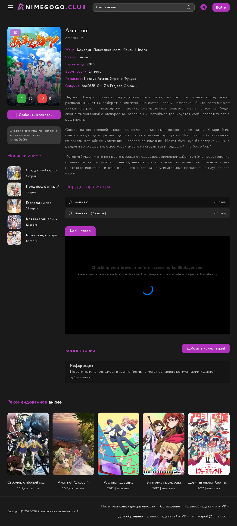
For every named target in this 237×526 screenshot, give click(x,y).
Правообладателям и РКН (207, 506)
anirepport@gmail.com (211, 516)
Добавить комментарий (206, 348)
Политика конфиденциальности (128, 506)
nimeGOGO (56, 7)
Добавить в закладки (36, 115)
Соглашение (170, 506)
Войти (221, 7)
